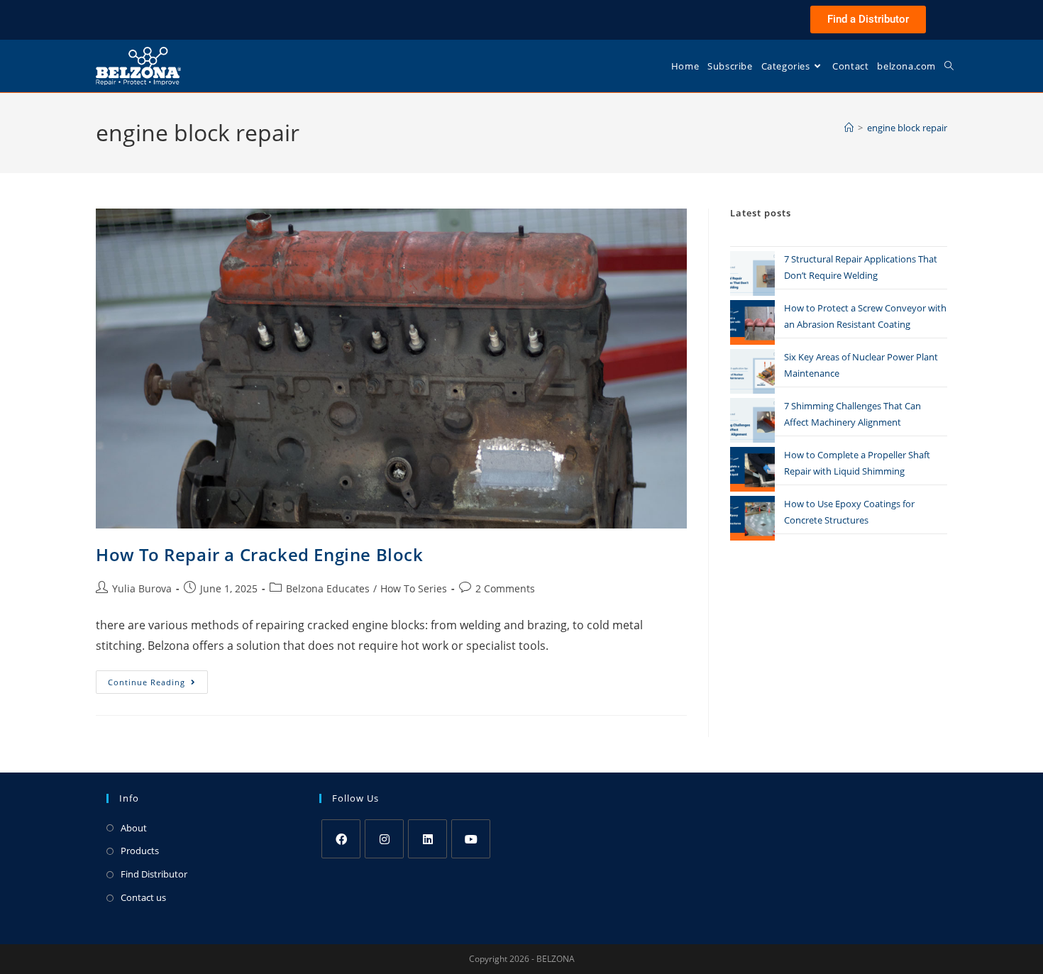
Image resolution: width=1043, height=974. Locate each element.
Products (140, 850)
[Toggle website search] (949, 66)
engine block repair (907, 127)
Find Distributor (154, 874)
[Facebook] (340, 838)
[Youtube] (470, 838)
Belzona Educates (328, 588)
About (134, 827)
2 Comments (505, 588)
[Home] (849, 127)
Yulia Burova (142, 588)
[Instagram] (384, 838)
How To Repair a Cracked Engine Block (260, 554)
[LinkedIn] (427, 838)
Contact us (143, 897)
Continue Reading (158, 678)
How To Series (413, 588)
